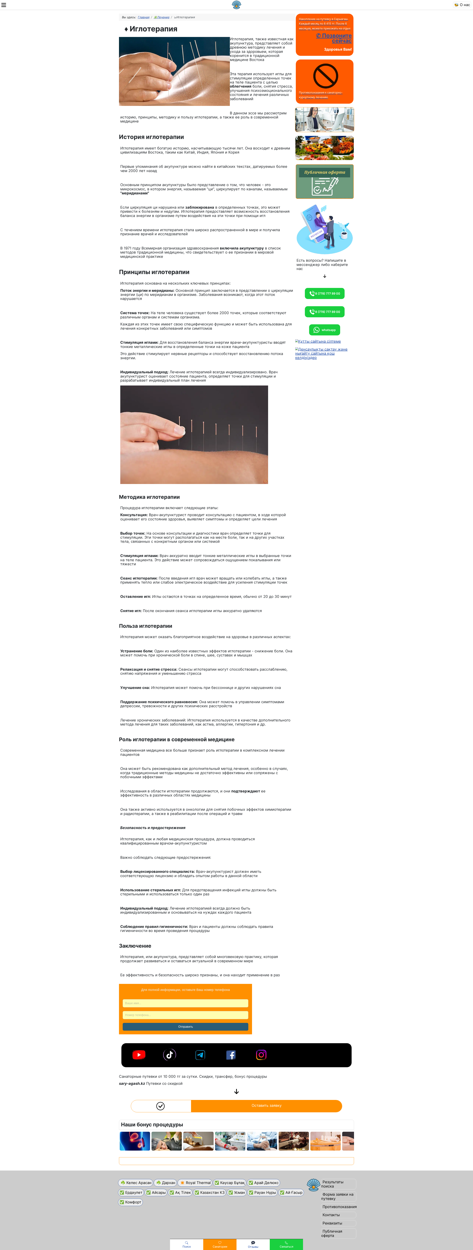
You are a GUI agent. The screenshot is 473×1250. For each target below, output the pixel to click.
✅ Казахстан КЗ (210, 1192)
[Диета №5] (324, 148)
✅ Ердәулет (131, 1192)
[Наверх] (465, 1234)
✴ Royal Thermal (195, 1183)
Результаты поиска (332, 1184)
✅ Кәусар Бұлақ (230, 1183)
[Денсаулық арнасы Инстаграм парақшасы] (262, 1054)
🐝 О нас (462, 5)
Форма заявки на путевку (337, 1196)
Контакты (331, 1215)
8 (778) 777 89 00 (327, 293)
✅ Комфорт (130, 1202)
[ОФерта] (324, 181)
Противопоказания (340, 1207)
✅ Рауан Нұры (262, 1192)
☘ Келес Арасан (136, 1183)
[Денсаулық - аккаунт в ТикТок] (170, 1054)
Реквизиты (332, 1223)
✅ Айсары (156, 1192)
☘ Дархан (165, 1183)
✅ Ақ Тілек (180, 1192)
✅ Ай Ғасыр (291, 1192)
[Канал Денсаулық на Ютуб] (139, 1054)
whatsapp (327, 330)
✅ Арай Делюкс (264, 1183)
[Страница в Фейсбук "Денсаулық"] (231, 1054)
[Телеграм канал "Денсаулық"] (200, 1054)
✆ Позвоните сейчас (334, 38)
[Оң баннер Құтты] (318, 341)
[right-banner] (324, 119)
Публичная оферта (331, 1233)
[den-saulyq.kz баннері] (324, 353)
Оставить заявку (267, 1105)
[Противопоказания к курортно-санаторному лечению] (325, 76)
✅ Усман (236, 1192)
